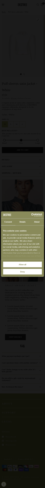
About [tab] (37, 222)
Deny (22, 272)
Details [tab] (23, 222)
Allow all (22, 264)
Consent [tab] (8, 222)
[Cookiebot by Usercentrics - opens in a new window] (31, 214)
